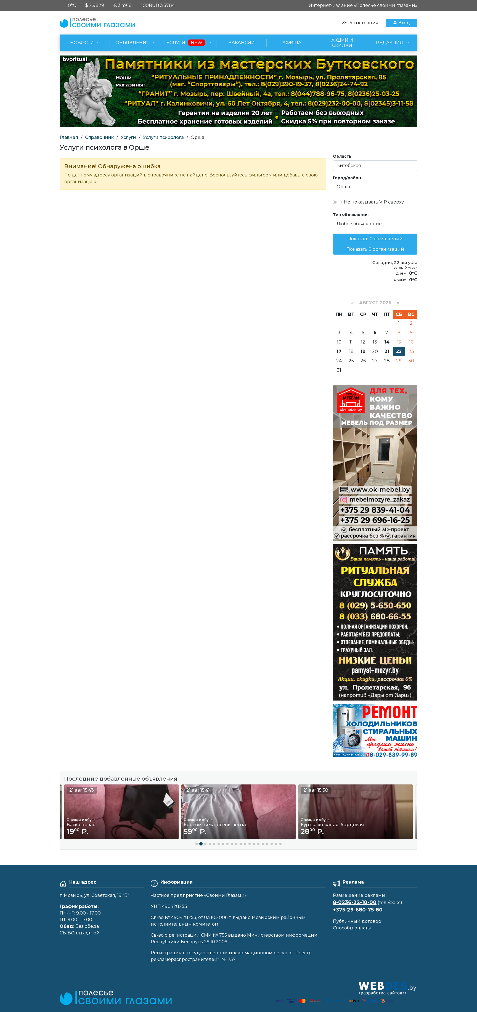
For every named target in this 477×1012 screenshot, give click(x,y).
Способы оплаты (352, 928)
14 (386, 342)
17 (338, 351)
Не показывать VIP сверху (374, 202)
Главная (69, 137)
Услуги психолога (163, 137)
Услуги (128, 137)
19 (363, 351)
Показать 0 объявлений (375, 238)
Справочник (99, 137)
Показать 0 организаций (375, 249)
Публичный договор (357, 921)
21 (387, 351)
